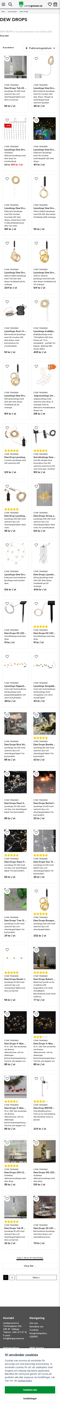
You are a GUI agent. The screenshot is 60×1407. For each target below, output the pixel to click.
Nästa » (36, 1277)
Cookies (34, 1330)
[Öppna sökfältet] (10, 4)
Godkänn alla (30, 1390)
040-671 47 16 (19, 1332)
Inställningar (30, 1398)
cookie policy (25, 1380)
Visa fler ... (30, 1265)
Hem (3, 11)
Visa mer (4, 36)
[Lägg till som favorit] (50, 4)
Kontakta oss (36, 1326)
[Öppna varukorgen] (55, 4)
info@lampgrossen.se (13, 1338)
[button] (15, 59)
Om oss (34, 1323)
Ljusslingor (12, 11)
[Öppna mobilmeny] (3, 4)
